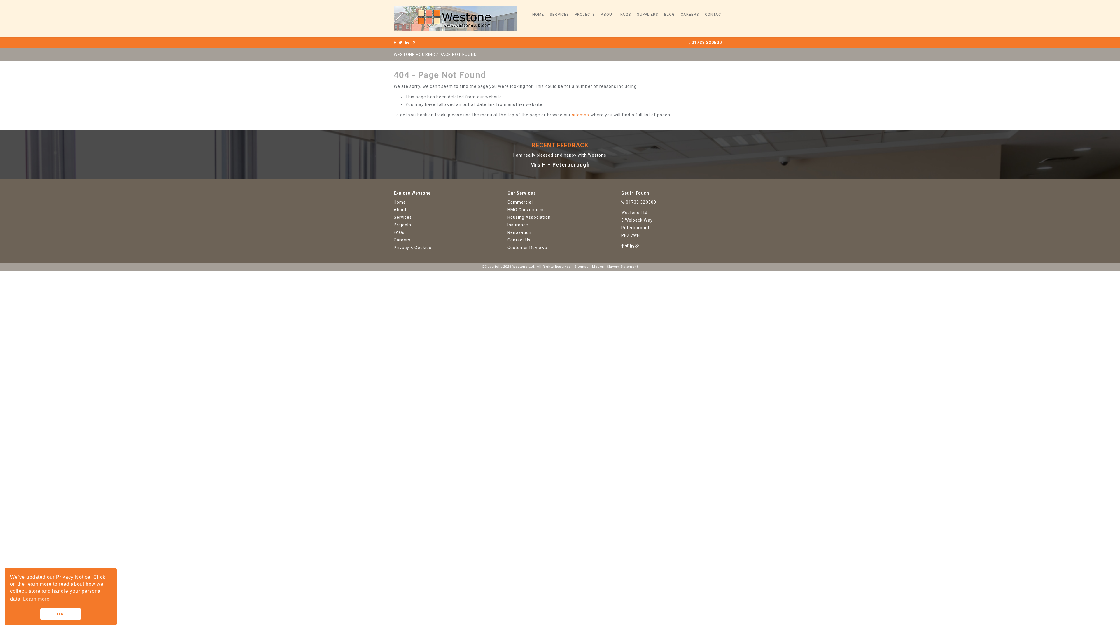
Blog (669, 14)
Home (538, 14)
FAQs (625, 14)
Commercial (520, 202)
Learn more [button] (36, 598)
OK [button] (60, 614)
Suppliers (647, 14)
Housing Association (529, 217)
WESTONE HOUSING (414, 54)
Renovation (520, 232)
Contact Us (519, 240)
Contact (714, 14)
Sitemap (582, 267)
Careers (690, 14)
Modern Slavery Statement (615, 267)
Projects (585, 14)
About (608, 14)
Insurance (518, 225)
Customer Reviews (527, 247)
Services (559, 14)
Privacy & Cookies (412, 247)
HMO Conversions (526, 209)
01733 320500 (707, 42)
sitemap (580, 115)
